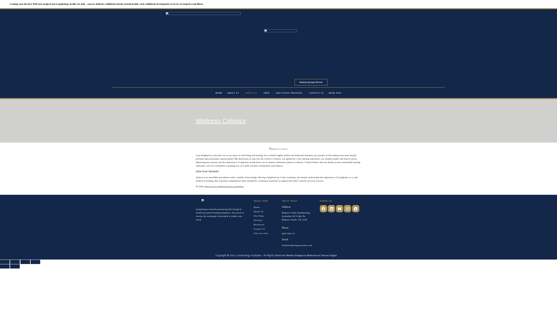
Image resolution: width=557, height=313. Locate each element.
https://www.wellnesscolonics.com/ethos (224, 186)
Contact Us (316, 93)
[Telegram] (355, 208)
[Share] (25, 262)
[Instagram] (347, 208)
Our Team (259, 216)
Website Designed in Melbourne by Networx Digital (311, 255)
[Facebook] (323, 208)
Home (219, 93)
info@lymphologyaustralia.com (297, 245)
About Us (233, 93)
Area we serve (261, 233)
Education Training (289, 93)
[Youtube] (339, 208)
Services (251, 93)
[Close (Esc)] (35, 262)
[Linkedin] (331, 208)
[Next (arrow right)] (15, 266)
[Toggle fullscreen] (15, 262)
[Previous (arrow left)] (5, 266)
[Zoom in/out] (5, 262)
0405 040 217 (288, 233)
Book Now (335, 93)
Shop (267, 93)
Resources (259, 224)
